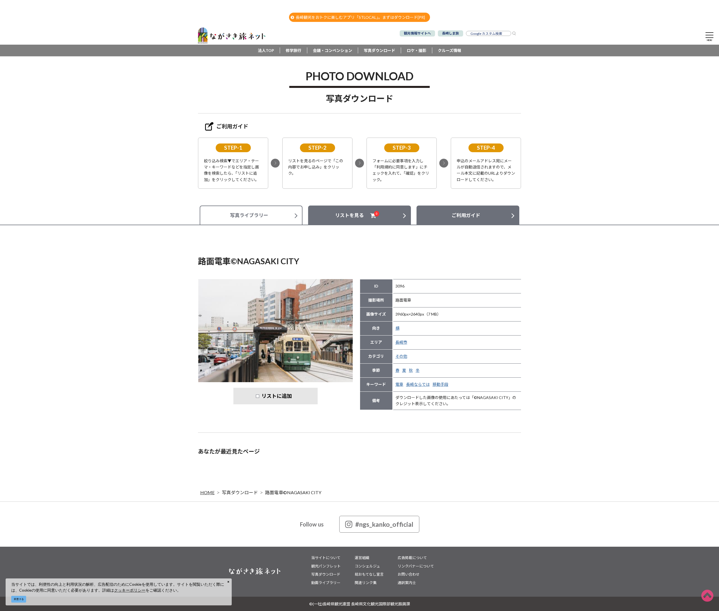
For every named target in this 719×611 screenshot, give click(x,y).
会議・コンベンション (332, 50)
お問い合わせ (409, 574)
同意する (19, 599)
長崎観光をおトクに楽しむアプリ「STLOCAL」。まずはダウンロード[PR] (360, 17)
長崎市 (401, 342)
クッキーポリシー (129, 590)
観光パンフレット (326, 566)
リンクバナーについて (416, 566)
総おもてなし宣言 (369, 574)
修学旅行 (293, 50)
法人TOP (266, 50)
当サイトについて (325, 557)
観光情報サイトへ (417, 33)
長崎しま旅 (450, 33)
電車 (399, 384)
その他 (401, 356)
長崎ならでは (418, 384)
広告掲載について (412, 557)
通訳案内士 (407, 582)
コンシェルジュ (367, 566)
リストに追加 (276, 396)
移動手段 (440, 384)
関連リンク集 (366, 582)
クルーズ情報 (449, 50)
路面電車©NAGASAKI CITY (293, 492)
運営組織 (362, 557)
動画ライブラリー (325, 582)
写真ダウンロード (379, 50)
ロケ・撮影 (416, 50)
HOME (207, 492)
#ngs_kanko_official (384, 524)
